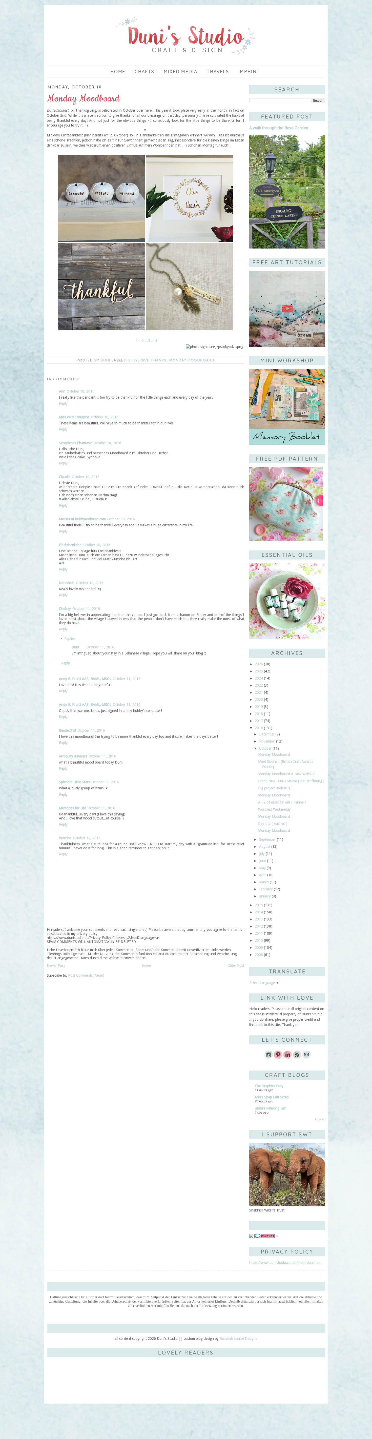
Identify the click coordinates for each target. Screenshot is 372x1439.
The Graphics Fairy (269, 1086)
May (262, 868)
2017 (259, 721)
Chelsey (65, 609)
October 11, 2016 (86, 609)
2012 (259, 926)
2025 (259, 671)
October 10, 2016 (80, 391)
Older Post (236, 965)
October (265, 748)
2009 (259, 947)
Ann (62, 391)
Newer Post (56, 965)
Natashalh (66, 583)
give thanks (153, 360)
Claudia (64, 477)
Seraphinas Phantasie (75, 443)
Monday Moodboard (191, 360)
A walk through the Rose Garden (278, 128)
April (262, 875)
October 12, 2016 (86, 838)
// (276, 1237)
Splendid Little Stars (74, 782)
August (264, 847)
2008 (259, 955)
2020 (259, 699)
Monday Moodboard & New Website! (287, 774)
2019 (259, 707)
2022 (259, 685)
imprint (249, 71)
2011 (259, 933)
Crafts (144, 71)
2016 (259, 728)
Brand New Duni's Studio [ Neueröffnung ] (291, 781)
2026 (259, 664)
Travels (218, 71)
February (266, 889)
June (262, 861)
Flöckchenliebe (70, 545)
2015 (259, 905)
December (267, 734)
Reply (63, 403)
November (267, 741)
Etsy (133, 360)
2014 (259, 912)
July (262, 854)
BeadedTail (67, 730)
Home (117, 71)
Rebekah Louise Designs (238, 1339)
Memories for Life (72, 808)
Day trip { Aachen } (272, 823)
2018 (259, 714)
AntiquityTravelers (73, 756)
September (267, 839)
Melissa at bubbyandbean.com (82, 519)
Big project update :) (274, 788)
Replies (69, 639)
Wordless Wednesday (274, 809)
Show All (320, 1119)
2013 (259, 919)
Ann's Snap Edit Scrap (272, 1097)
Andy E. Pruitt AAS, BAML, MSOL (85, 679)
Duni (75, 647)
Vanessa (65, 838)
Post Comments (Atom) (86, 975)
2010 (259, 940)
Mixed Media (181, 71)
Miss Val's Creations (74, 417)
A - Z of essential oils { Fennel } (282, 802)
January (265, 896)
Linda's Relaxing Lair (270, 1108)
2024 (259, 678)
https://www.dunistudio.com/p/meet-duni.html (285, 1263)
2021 (259, 692)
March (264, 882)
